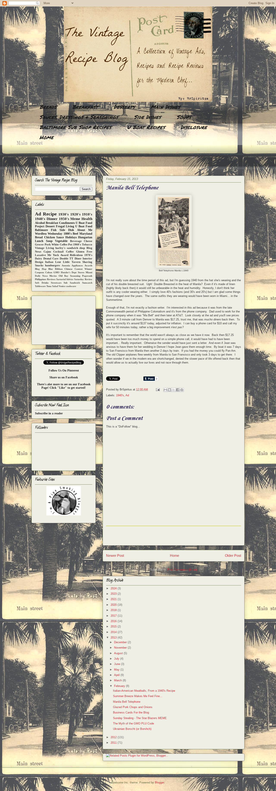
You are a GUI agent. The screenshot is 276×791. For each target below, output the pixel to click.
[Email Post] (157, 389)
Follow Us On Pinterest (64, 370)
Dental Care (51, 258)
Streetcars (56, 282)
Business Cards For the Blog (131, 712)
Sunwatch (87, 282)
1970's (88, 255)
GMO (56, 272)
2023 (114, 593)
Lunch (39, 241)
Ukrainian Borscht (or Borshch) (132, 728)
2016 (114, 621)
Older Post (233, 555)
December (121, 642)
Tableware (40, 286)
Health (87, 219)
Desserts (124, 107)
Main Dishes (165, 107)
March (118, 680)
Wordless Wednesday (48, 233)
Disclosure (194, 127)
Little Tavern (71, 262)
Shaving (87, 262)
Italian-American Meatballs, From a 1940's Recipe (144, 690)
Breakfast (85, 107)
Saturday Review (83, 279)
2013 (114, 637)
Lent (58, 262)
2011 (114, 742)
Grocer (39, 244)
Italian (49, 262)
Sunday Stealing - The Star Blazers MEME (140, 718)
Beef (75, 233)
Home (46, 137)
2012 (114, 737)
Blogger (159, 782)
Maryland (85, 233)
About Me (84, 230)
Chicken (49, 237)
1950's (64, 219)
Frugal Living (65, 226)
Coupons (39, 272)
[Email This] (165, 390)
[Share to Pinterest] (182, 390)
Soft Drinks (42, 282)
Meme (75, 219)
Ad (127, 395)
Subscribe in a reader (49, 413)
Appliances (77, 265)
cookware (71, 286)
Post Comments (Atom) (182, 569)
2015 (114, 626)
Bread (39, 237)
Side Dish (67, 230)
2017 (114, 615)
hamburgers (52, 265)
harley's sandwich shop (70, 248)
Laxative (40, 255)
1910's (87, 214)
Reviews (51, 279)
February (120, 686)
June (117, 664)
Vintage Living (44, 248)
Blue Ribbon (55, 269)
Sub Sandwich (72, 282)
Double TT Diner (71, 258)
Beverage (76, 241)
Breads (47, 107)
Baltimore (41, 230)
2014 (114, 632)
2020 (114, 604)
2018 (114, 610)
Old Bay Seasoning (69, 276)
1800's (68, 233)
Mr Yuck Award (57, 255)
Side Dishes (147, 117)
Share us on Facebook (63, 377)
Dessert (50, 226)
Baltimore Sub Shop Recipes (75, 127)
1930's (63, 214)
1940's (120, 395)
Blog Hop (40, 269)
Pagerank (87, 276)
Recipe (50, 214)
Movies (53, 276)
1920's (75, 214)
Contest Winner (84, 269)
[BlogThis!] (169, 390)
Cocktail (58, 251)
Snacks (39, 265)
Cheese (88, 241)
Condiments (67, 223)
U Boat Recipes (146, 127)
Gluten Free (84, 251)
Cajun (47, 251)
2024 (114, 588)
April (117, 675)
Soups (184, 117)
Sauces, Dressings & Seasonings (78, 117)
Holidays (71, 237)
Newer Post (115, 555)
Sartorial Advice (65, 279)
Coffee (70, 251)
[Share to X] (173, 390)
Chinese (68, 269)
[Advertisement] (109, 158)
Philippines (40, 279)
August (119, 653)
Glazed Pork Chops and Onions (132, 707)
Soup (49, 241)
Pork (48, 244)
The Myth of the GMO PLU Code (133, 723)
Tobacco (87, 244)
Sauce (60, 237)
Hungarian (85, 237)
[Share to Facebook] (178, 390)
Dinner (52, 219)
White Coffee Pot (62, 244)
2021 (114, 599)
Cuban (48, 272)
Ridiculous (76, 255)
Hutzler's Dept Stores (72, 272)
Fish (53, 230)
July (117, 658)
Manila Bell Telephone (126, 701)
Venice (62, 286)
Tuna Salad (52, 286)
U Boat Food (83, 226)
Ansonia (66, 265)
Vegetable (61, 241)
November (121, 647)
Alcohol (40, 223)
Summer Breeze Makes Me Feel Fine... (137, 696)
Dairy (38, 258)
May (117, 669)
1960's (77, 244)
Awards (88, 265)
